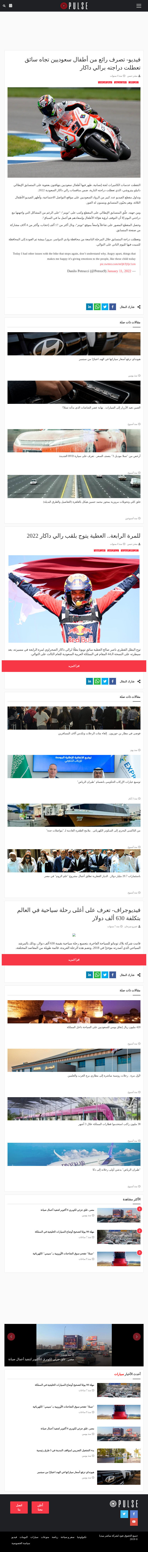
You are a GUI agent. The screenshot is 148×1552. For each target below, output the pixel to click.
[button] (112, 306)
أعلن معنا (40, 1507)
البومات (24, 1537)
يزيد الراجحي (113, 550)
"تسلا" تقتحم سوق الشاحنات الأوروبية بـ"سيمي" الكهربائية (63, 1253)
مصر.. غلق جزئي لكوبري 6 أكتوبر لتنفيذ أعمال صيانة (67, 1209)
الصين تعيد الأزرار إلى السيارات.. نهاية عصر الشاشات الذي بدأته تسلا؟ (101, 407)
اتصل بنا (19, 1507)
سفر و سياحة (67, 1537)
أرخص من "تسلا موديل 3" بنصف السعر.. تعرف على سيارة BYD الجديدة (99, 456)
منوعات (45, 1537)
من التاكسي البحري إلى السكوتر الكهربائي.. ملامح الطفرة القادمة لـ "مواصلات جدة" (93, 830)
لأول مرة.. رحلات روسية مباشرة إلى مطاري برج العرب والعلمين (104, 1075)
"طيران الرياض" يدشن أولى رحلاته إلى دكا (116, 1169)
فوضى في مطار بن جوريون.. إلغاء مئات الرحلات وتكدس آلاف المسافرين (99, 733)
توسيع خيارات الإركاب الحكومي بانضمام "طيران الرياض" (108, 781)
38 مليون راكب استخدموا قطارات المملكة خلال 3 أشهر (109, 1124)
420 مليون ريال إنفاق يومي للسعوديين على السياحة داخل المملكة (103, 1027)
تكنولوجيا (82, 1537)
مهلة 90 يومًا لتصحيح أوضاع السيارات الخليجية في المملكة (64, 1231)
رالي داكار (134, 82)
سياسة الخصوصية (21, 1543)
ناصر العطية (99, 550)
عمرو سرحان (130, 926)
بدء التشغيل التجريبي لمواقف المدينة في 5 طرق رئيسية (65, 1450)
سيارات (34, 1537)
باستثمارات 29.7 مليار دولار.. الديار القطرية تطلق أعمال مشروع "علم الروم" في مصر (92, 876)
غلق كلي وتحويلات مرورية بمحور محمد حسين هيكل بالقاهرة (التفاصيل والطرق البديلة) (91, 501)
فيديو (14, 1537)
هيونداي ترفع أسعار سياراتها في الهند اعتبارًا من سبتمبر (109, 359)
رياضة (55, 1537)
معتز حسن (132, 76)
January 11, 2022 (119, 271)
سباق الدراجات (105, 82)
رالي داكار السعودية (130, 550)
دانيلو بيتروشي (120, 82)
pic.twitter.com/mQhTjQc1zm (118, 264)
